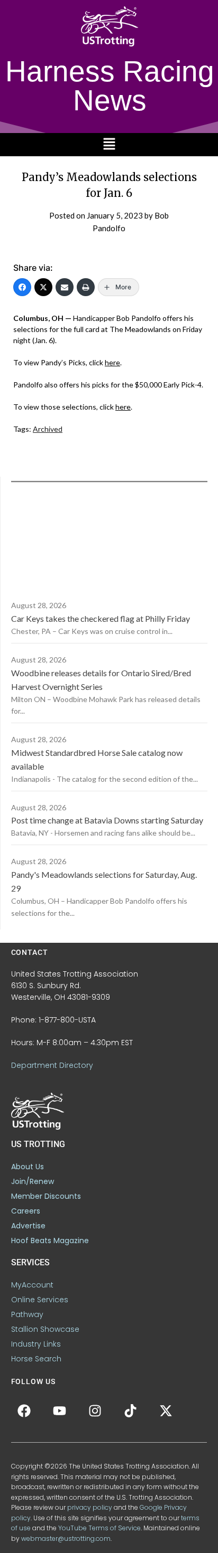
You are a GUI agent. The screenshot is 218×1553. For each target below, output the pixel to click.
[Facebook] (22, 287)
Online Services (39, 1299)
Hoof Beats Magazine (50, 1240)
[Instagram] (95, 1410)
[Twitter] (43, 287)
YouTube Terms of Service (99, 1527)
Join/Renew (32, 1181)
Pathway (27, 1314)
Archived (47, 428)
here (112, 362)
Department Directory (52, 1065)
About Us (27, 1166)
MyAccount (32, 1285)
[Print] (86, 287)
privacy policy (89, 1507)
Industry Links (36, 1344)
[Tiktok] (130, 1410)
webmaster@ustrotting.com (66, 1538)
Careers (25, 1211)
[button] (109, 144)
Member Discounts (46, 1196)
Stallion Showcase (45, 1329)
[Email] (65, 287)
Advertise (28, 1225)
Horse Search (36, 1358)
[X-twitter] (166, 1410)
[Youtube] (60, 1410)
